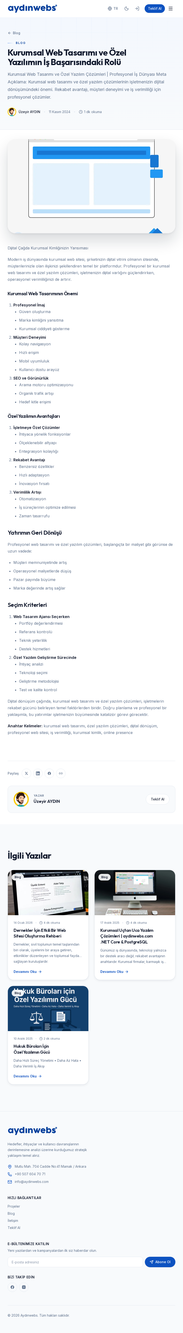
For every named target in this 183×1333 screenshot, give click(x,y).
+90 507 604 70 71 (30, 1174)
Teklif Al (155, 8)
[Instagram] (24, 1287)
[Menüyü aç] (170, 8)
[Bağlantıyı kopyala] (61, 773)
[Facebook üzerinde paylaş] (49, 773)
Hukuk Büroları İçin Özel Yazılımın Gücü (32, 1049)
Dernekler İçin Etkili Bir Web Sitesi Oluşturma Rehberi (40, 933)
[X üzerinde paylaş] (26, 773)
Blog (16, 33)
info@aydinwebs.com (32, 1182)
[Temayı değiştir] (126, 8)
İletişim (13, 1221)
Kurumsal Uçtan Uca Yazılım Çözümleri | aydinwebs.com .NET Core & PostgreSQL (126, 936)
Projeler (14, 1206)
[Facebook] (12, 1287)
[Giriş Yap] (137, 8)
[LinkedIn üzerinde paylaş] (38, 773)
